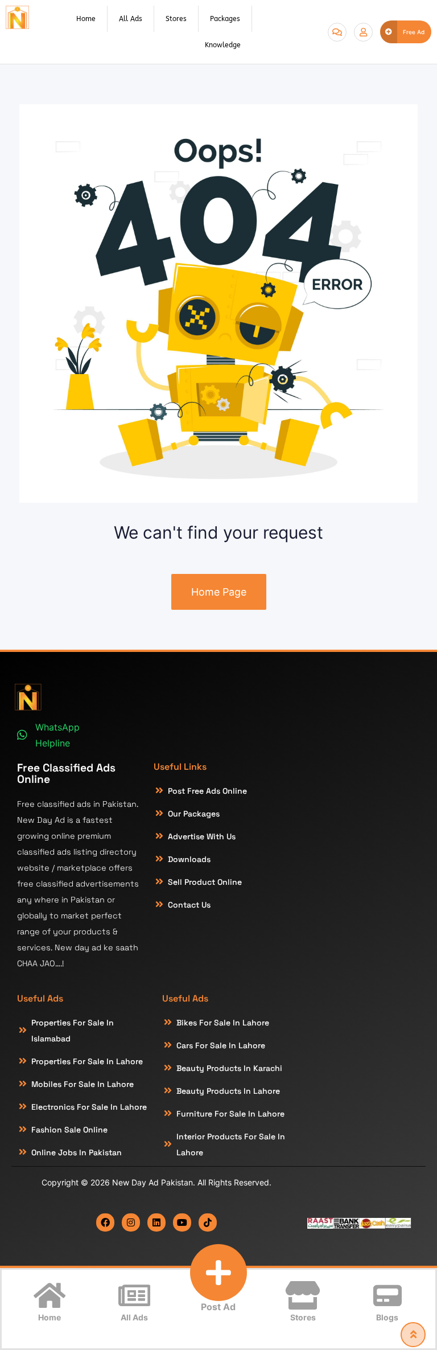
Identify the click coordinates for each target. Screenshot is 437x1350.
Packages (225, 19)
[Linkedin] (156, 1222)
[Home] (49, 1295)
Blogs (387, 1317)
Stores (176, 19)
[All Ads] (134, 1295)
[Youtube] (182, 1222)
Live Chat (337, 32)
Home (86, 19)
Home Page (218, 592)
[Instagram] (131, 1222)
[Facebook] (105, 1222)
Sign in (363, 32)
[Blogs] (387, 1295)
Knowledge (223, 45)
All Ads (130, 19)
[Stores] (302, 1295)
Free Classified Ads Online (66, 773)
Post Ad (218, 1306)
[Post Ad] (218, 1272)
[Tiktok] (208, 1222)
